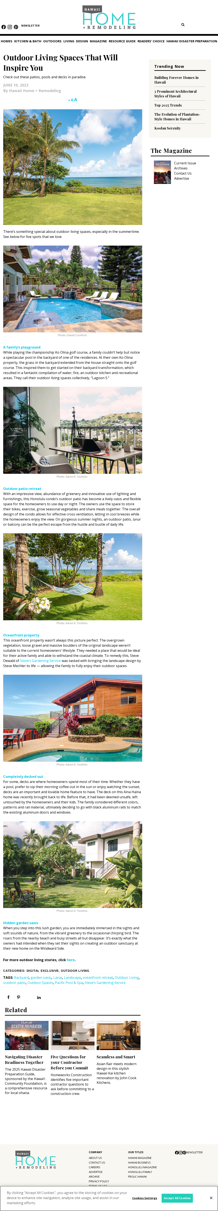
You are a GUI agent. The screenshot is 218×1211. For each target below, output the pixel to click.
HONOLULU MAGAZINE (142, 1167)
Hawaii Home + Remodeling (109, 18)
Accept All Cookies (177, 1198)
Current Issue (185, 163)
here (71, 960)
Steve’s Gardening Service (40, 660)
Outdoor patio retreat (22, 488)
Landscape (72, 977)
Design (82, 41)
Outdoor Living (75, 970)
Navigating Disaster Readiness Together (24, 1059)
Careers (94, 1167)
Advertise (181, 178)
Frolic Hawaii (137, 1176)
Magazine (98, 41)
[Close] (211, 1198)
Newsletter (30, 25)
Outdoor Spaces (40, 982)
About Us (95, 1158)
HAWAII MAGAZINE (140, 1158)
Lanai (57, 977)
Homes (6, 41)
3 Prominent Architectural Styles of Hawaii (175, 93)
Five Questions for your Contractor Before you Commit (69, 1062)
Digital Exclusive (43, 970)
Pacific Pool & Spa (69, 982)
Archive (94, 1176)
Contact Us (183, 173)
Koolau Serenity (167, 128)
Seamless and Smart (116, 1056)
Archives (181, 168)
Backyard (21, 977)
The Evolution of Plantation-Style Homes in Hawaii (177, 116)
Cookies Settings (144, 1198)
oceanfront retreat (98, 977)
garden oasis (41, 977)
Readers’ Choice (151, 41)
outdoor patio (14, 982)
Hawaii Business (139, 1162)
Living (68, 41)
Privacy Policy (99, 1181)
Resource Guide (122, 41)
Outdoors (52, 41)
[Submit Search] (183, 24)
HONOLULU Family (140, 1172)
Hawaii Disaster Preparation (191, 41)
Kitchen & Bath (27, 41)
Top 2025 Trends (168, 105)
